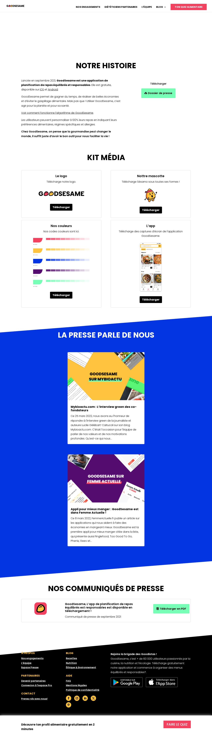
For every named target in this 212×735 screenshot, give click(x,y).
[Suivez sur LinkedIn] (85, 698)
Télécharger (61, 207)
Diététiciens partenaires (121, 7)
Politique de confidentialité (82, 690)
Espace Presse (30, 667)
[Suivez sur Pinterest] (68, 705)
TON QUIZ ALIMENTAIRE (189, 7)
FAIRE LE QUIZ (177, 724)
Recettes (71, 658)
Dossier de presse (160, 93)
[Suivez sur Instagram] (77, 698)
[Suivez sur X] (93, 698)
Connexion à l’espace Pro (36, 685)
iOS (42, 89)
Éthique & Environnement (81, 667)
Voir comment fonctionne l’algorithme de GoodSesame (57, 113)
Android (53, 89)
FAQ (68, 681)
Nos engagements (88, 7)
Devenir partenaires (33, 681)
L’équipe (147, 7)
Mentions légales (76, 685)
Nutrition (71, 663)
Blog (159, 7)
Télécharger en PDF (173, 609)
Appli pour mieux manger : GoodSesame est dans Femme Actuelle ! (104, 511)
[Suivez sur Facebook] (68, 698)
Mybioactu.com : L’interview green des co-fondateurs (104, 408)
